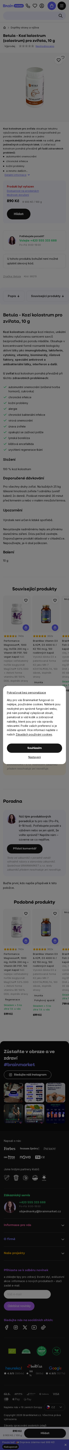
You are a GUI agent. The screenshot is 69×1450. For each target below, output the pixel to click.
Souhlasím (34, 748)
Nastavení (34, 757)
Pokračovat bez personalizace (26, 692)
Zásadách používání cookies (34, 734)
